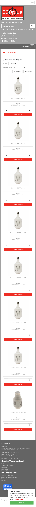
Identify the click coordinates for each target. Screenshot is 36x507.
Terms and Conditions (7, 465)
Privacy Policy (5, 471)
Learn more (19, 499)
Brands (3, 479)
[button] (15, 63)
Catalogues (4, 467)
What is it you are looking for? (11, 22)
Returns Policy (5, 469)
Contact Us (5, 444)
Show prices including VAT (13, 60)
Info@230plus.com (10, 38)
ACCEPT (21, 503)
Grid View (18, 72)
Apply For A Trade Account (9, 477)
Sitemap (3, 481)
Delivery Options (6, 464)
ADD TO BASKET (18, 115)
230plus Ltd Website (7, 475)
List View (29, 72)
